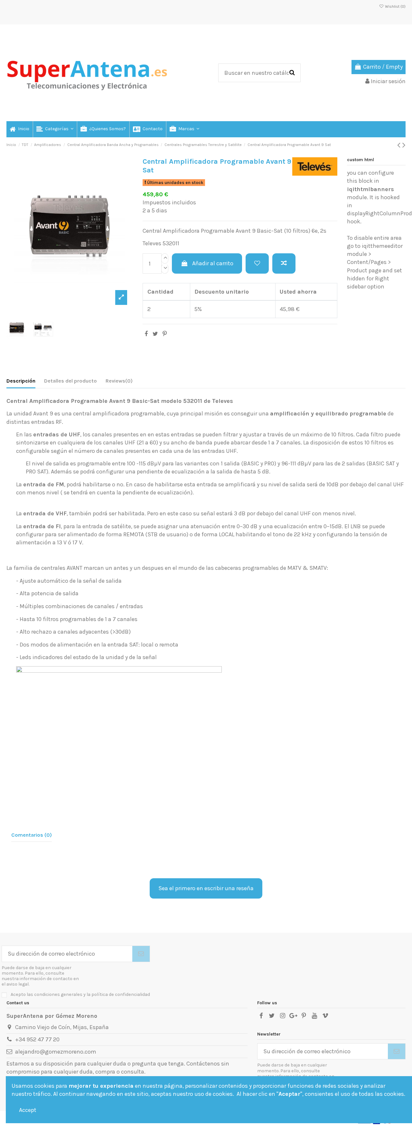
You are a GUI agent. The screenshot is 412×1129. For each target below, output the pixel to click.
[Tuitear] (155, 333)
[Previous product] (399, 145)
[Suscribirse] (141, 954)
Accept (27, 1110)
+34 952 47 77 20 (37, 1039)
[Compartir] (146, 333)
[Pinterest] (165, 333)
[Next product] (404, 145)
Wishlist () (395, 6)
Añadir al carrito (212, 263)
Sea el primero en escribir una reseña (206, 888)
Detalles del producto (70, 381)
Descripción (20, 381)
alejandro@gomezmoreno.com (55, 1051)
